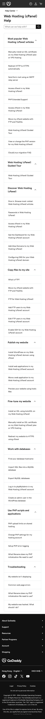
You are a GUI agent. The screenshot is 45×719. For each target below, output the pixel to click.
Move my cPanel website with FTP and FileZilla (20, 120)
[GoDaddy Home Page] (12, 661)
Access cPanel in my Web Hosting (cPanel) (19, 89)
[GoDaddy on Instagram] (10, 677)
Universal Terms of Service (22, 714)
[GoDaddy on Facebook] (4, 677)
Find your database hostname (20, 459)
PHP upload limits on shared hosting (20, 525)
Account (5, 646)
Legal (11, 686)
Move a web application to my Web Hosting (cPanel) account (21, 378)
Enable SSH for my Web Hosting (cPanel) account (22, 331)
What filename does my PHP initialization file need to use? (20, 555)
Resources (6, 633)
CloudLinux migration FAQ (19, 153)
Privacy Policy (21, 686)
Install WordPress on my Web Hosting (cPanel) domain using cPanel (21, 355)
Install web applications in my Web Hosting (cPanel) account (21, 367)
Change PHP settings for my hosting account (20, 536)
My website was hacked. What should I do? (21, 605)
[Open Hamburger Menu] (3, 4)
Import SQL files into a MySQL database (21, 468)
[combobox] (20, 27)
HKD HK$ (36, 671)
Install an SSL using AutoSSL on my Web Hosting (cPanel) (21, 412)
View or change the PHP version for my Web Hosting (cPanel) (21, 142)
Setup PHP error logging (18, 546)
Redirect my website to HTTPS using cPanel (21, 437)
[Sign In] (35, 4)
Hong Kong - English (11, 671)
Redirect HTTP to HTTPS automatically (18, 67)
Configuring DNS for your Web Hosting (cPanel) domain (21, 258)
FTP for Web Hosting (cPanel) (20, 299)
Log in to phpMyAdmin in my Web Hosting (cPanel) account (21, 488)
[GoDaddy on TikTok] (16, 677)
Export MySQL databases (19, 478)
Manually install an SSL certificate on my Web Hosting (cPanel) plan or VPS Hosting (22, 55)
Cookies (33, 686)
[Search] (38, 27)
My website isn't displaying (19, 577)
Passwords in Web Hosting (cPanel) (19, 213)
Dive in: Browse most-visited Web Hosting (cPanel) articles (20, 202)
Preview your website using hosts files (22, 390)
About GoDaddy (8, 621)
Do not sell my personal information (22, 690)
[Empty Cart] (40, 4)
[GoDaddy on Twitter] (22, 677)
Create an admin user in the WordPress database (20, 499)
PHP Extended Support (18, 99)
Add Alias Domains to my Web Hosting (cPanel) (21, 247)
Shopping (6, 652)
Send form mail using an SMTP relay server (21, 78)
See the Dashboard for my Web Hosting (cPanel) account (21, 236)
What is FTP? (14, 280)
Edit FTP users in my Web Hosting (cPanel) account (19, 320)
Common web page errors (19, 585)
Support (5, 627)
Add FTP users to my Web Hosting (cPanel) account (19, 308)
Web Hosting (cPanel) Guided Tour (20, 131)
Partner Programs (9, 639)
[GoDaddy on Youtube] (28, 677)
